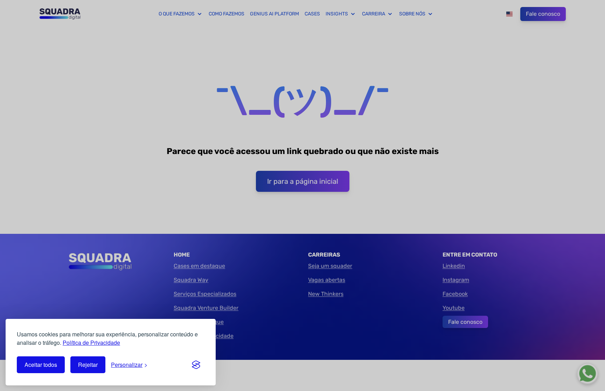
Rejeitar (88, 365)
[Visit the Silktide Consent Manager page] (196, 364)
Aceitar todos (41, 365)
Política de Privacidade (91, 342)
